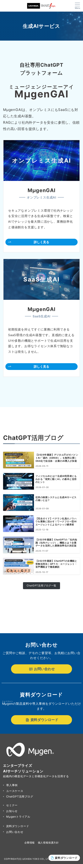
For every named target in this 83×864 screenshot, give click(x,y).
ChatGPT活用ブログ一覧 (41, 585)
